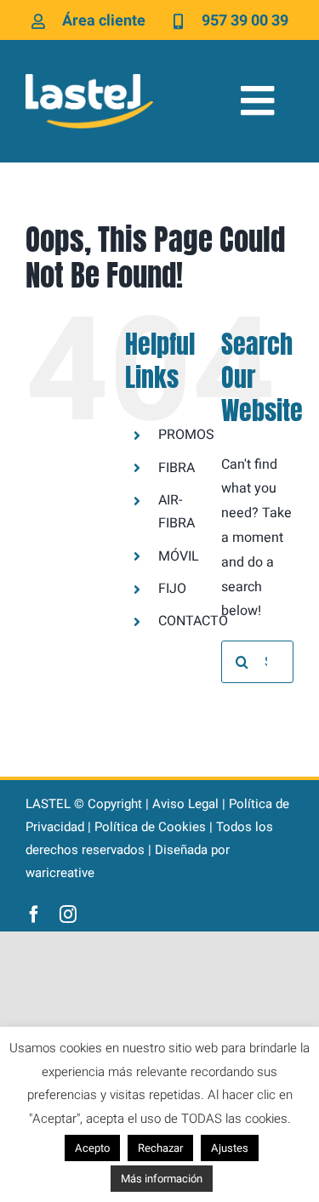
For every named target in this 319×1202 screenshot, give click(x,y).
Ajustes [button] (229, 1148)
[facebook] (34, 914)
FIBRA (176, 468)
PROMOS (186, 434)
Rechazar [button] (160, 1148)
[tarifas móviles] (89, 81)
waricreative (60, 872)
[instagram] (68, 914)
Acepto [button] (92, 1148)
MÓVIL (178, 556)
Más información (161, 1179)
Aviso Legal (185, 804)
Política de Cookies (150, 826)
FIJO (172, 588)
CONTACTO (193, 621)
